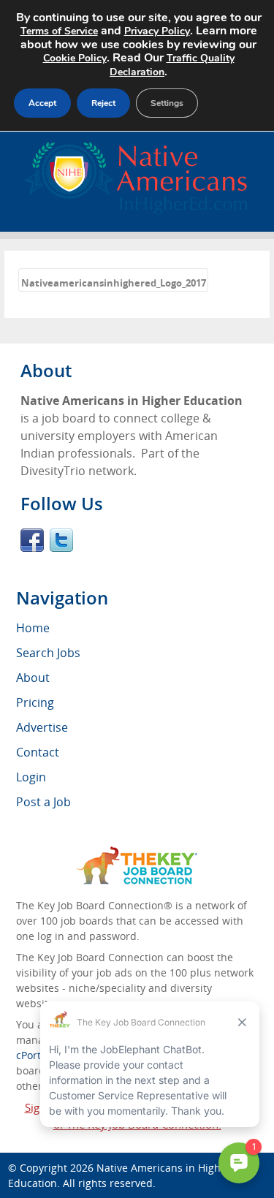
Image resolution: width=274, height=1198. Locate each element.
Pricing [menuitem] (35, 702)
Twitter (61, 540)
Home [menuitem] (33, 628)
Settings (167, 103)
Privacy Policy (157, 31)
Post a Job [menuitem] (43, 802)
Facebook (32, 540)
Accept (42, 103)
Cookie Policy (75, 58)
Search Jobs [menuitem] (48, 653)
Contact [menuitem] (37, 752)
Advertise (42, 727)
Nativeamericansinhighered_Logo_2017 (113, 282)
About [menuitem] (33, 678)
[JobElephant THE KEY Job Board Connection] (137, 853)
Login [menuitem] (31, 777)
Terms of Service (59, 31)
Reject (103, 103)
